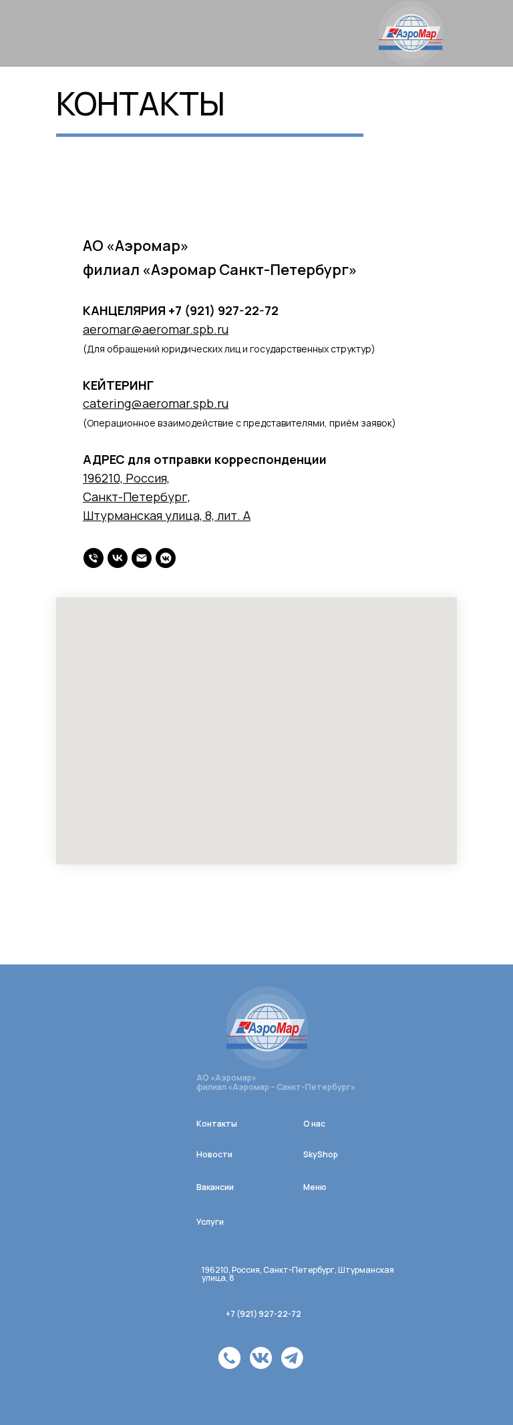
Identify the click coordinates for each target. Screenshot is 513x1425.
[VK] (166, 558)
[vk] (118, 558)
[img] (229, 1358)
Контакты (216, 1123)
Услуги (210, 1221)
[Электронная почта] (142, 558)
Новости (214, 1154)
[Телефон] (93, 558)
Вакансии (215, 1187)
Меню (315, 1187)
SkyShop (320, 1154)
